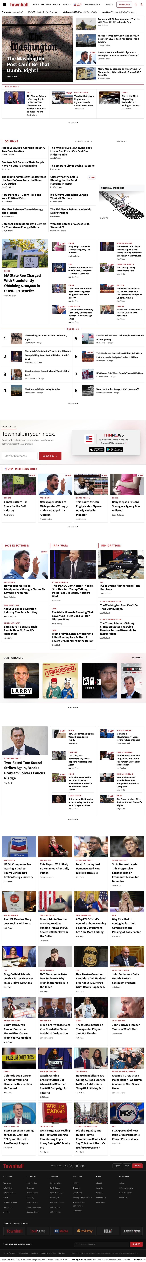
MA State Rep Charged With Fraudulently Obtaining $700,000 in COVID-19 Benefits (22, 283)
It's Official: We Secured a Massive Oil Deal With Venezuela (129, 312)
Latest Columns (9, 1193)
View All (136, 657)
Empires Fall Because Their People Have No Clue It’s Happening (23, 164)
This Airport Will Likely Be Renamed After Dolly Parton (54, 868)
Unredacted (77, 1193)
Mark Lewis (100, 343)
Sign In (117, 1166)
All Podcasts (77, 1210)
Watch (5, 1197)
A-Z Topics (32, 1177)
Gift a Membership (126, 1188)
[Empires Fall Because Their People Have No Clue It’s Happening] (88, 338)
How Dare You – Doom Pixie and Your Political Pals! (21, 196)
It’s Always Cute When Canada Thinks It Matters (69, 196)
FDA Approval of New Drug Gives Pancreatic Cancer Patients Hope (126, 1135)
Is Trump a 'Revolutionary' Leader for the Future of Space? (128, 736)
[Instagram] (71, 1166)
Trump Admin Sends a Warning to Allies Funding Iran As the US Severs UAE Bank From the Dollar (72, 637)
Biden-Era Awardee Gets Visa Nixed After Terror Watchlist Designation (55, 1029)
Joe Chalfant (73, 277)
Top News (7, 1183)
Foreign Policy (32, 1202)
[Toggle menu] (4, 4)
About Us (99, 1183)
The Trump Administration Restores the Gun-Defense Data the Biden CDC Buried (24, 180)
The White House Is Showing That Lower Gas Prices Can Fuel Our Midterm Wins (71, 151)
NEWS (36, 4)
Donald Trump (32, 1193)
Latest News (7, 1188)
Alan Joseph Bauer (57, 1202)
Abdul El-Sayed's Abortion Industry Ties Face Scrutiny (23, 149)
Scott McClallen (10, 296)
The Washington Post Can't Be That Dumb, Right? (28, 64)
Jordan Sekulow (10, 616)
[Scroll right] (142, 678)
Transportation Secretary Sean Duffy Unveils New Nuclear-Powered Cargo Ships (80, 314)
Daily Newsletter (125, 1193)
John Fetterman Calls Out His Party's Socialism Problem (125, 978)
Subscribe (48, 455)
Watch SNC (123, 1197)
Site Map (61, 1253)
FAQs (127, 1166)
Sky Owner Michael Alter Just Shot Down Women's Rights (129, 802)
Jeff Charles (116, 987)
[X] (65, 1166)
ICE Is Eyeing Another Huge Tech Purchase (120, 587)
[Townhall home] (13, 1166)
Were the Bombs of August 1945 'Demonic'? (70, 225)
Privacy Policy (23, 1253)
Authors (6, 1212)
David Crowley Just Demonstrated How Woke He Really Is (88, 868)
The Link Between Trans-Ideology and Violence (22, 211)
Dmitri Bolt (56, 645)
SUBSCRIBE (124, 4)
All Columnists (55, 1212)
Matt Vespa (121, 259)
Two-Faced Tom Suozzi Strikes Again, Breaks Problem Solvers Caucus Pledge (24, 770)
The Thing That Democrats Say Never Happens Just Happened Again (80, 760)
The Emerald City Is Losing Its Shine (72, 166)
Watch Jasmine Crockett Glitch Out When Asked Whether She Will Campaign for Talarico (54, 1084)
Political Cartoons (112, 188)
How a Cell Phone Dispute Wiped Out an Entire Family (81, 736)
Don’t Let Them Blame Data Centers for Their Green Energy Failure (24, 225)
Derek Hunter (55, 1188)
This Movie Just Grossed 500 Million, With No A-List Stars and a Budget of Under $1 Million (129, 293)
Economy (30, 1197)
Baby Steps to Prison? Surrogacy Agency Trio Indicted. (79, 249)
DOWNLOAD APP (92, 4)
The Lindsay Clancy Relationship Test (126, 269)
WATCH (56, 4)
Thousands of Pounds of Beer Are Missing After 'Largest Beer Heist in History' (80, 293)
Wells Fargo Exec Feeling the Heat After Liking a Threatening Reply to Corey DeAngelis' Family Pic (55, 1139)
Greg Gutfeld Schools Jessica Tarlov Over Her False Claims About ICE (18, 978)
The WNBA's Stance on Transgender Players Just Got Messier (89, 1029)
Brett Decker (30, 393)
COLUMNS (46, 4)
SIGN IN (109, 4)
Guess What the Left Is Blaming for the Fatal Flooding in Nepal (64, 180)
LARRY (75, 1183)
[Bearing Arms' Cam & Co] (99, 681)
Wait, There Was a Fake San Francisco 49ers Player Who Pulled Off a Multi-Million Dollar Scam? (80, 783)
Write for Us (100, 1202)
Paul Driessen (30, 378)
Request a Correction (48, 1253)
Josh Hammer (55, 1207)
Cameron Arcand (123, 743)
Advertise (99, 1188)
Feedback (34, 1253)
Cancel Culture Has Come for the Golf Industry (15, 506)
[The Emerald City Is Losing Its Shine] (16, 390)
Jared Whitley (57, 623)
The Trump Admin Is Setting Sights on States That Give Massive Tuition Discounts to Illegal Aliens (118, 628)
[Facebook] (77, 1166)
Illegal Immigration (34, 1207)
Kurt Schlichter (102, 377)
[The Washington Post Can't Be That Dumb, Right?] (16, 338)
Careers (99, 1193)
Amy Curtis (121, 274)
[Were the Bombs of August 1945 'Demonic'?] (88, 390)
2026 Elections (32, 1183)
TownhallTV (7, 1207)
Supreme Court (32, 1212)
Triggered (76, 1188)
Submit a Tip (101, 1197)
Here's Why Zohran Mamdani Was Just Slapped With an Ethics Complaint (128, 782)
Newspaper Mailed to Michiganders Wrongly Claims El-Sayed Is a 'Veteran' (24, 589)
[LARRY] (21, 681)
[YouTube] (82, 1166)
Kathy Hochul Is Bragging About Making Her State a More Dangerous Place (81, 802)
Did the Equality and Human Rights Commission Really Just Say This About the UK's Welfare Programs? (91, 1139)
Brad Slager (54, 1197)
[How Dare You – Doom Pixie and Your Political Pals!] (16, 374)
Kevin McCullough (56, 1193)
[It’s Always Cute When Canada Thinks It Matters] (88, 374)
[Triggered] (60, 681)
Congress (30, 1188)
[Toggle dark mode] (141, 5)
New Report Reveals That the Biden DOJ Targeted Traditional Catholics (80, 270)
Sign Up (136, 1244)
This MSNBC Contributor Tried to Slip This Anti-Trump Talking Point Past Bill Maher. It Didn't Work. (129, 251)
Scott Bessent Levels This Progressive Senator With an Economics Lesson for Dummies (125, 872)
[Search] (135, 5)
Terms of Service (9, 1253)
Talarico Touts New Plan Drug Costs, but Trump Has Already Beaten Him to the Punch (128, 760)
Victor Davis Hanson (104, 393)
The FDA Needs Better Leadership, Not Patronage (71, 211)
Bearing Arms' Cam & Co (82, 1197)
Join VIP (137, 1166)
